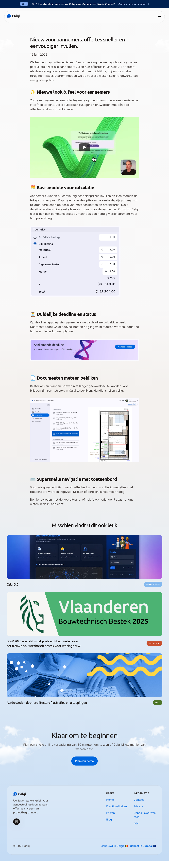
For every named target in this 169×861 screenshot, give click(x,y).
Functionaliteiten (116, 806)
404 (136, 823)
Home (110, 799)
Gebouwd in (128, 845)
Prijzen (110, 812)
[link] (84, 761)
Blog (109, 819)
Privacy (138, 806)
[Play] (84, 147)
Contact (139, 799)
